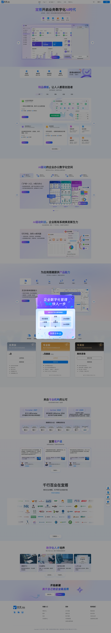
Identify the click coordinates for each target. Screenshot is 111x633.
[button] (72, 297)
